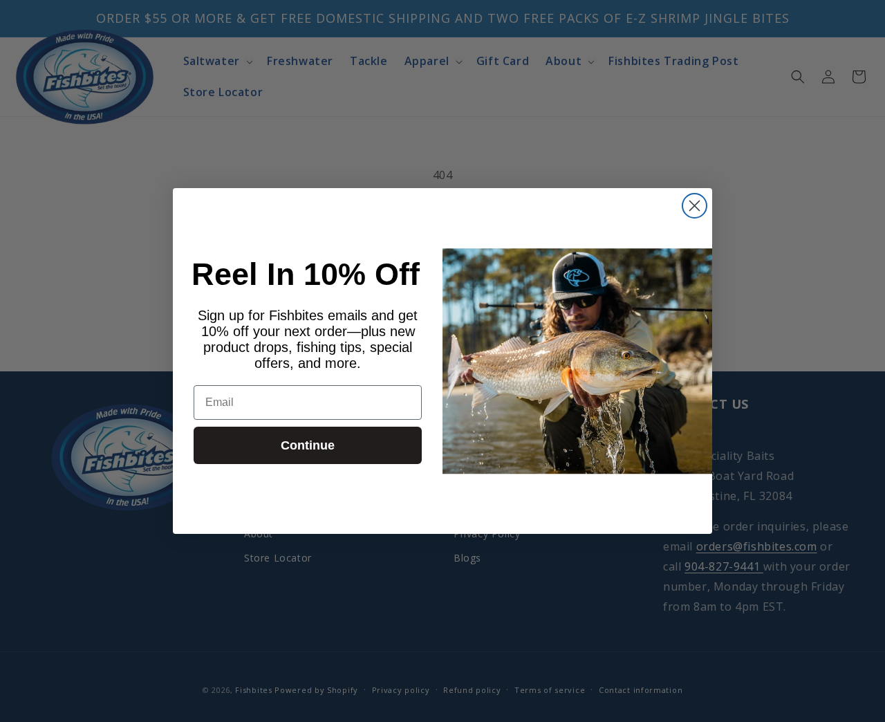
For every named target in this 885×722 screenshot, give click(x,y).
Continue (308, 445)
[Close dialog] (694, 206)
